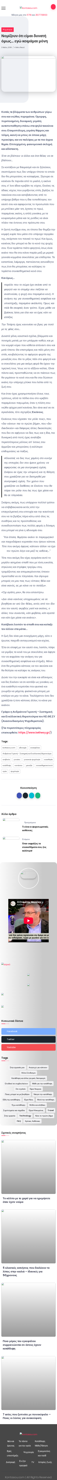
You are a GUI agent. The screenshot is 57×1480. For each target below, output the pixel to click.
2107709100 (41, 15)
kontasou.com (9, 748)
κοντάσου (18, 765)
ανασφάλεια (35, 748)
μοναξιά (29, 765)
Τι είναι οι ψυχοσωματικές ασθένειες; (35, 828)
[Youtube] (28, 1047)
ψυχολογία (15, 771)
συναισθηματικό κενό (44, 765)
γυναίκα (17, 759)
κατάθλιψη (7, 765)
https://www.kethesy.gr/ (34, 732)
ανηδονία (6, 759)
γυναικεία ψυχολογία (32, 759)
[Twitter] (28, 1039)
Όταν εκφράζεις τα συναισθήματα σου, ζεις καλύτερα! (34, 847)
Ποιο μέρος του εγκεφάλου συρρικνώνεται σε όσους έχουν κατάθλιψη (22, 1344)
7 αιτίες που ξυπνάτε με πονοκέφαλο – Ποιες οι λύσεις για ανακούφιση (27, 1416)
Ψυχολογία (7, 29)
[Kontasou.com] (28, 8)
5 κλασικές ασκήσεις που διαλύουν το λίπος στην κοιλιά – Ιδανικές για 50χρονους (26, 1271)
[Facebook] (28, 1031)
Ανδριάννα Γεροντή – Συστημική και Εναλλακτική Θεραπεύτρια (27, 753)
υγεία (5, 771)
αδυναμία (22, 748)
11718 (29, 15)
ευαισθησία (48, 759)
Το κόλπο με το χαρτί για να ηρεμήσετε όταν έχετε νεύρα (26, 1200)
